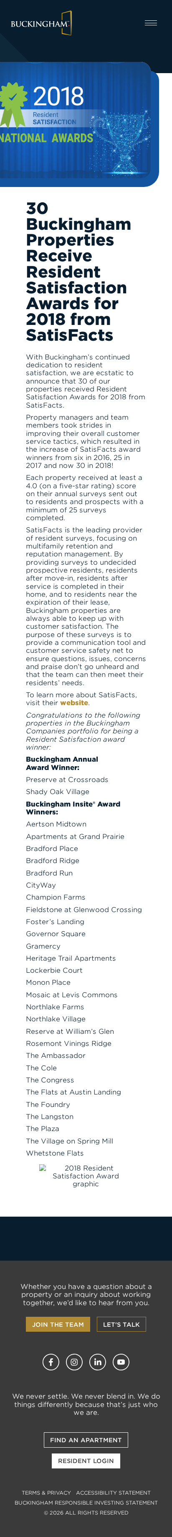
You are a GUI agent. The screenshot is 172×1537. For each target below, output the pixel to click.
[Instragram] (74, 1362)
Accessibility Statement (113, 1493)
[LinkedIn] (97, 1362)
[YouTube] (121, 1362)
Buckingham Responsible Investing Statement (86, 1503)
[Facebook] (51, 1362)
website (74, 703)
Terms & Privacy (46, 1493)
